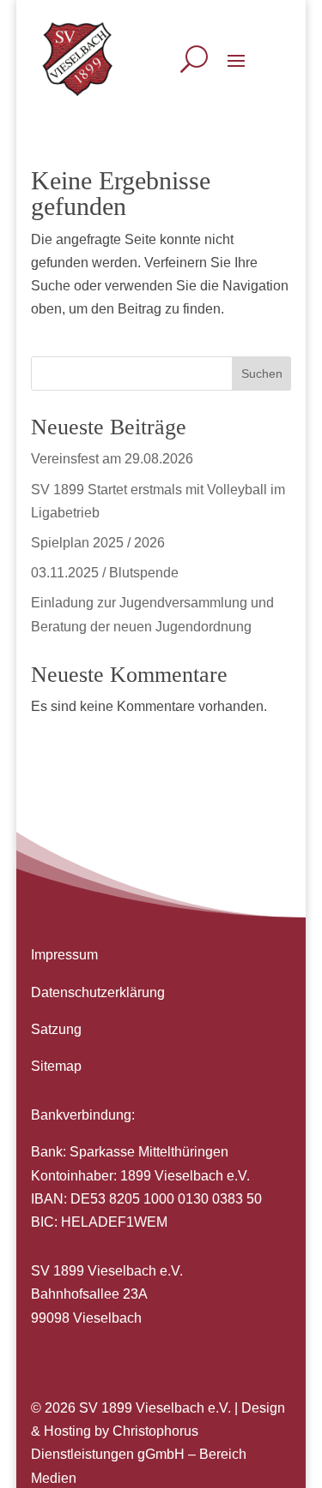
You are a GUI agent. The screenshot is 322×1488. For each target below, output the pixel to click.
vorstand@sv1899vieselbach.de (129, 1355)
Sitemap (56, 1066)
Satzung (56, 1029)
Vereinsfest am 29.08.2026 (112, 458)
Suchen (262, 373)
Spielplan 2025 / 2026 (98, 542)
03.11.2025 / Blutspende (105, 572)
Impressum (64, 954)
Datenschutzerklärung (98, 992)
